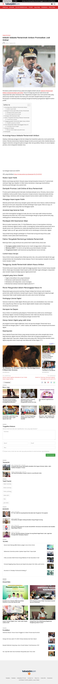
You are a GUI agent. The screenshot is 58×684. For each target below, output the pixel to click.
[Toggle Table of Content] (28, 105)
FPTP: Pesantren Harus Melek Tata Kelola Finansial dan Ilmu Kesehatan (42, 601)
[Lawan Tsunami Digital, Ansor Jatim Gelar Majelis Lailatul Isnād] (15, 613)
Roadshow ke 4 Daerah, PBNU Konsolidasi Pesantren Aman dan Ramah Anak (13, 601)
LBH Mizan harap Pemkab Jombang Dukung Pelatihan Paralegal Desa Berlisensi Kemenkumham (10, 401)
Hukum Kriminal (6, 35)
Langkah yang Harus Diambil (13, 123)
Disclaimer (49, 678)
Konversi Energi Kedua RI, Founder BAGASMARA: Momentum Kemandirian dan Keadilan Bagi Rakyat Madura (33, 527)
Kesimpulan (7, 131)
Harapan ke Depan (9, 128)
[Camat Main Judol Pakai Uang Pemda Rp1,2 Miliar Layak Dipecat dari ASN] (11, 410)
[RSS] (29, 674)
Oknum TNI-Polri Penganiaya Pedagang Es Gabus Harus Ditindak (28, 417)
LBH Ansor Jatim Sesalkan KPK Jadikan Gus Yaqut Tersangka (46, 416)
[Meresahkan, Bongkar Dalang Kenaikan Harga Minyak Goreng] (6, 521)
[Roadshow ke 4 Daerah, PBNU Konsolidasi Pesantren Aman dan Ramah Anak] (15, 592)
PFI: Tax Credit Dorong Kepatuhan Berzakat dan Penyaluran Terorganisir (29, 513)
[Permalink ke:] (4, 43)
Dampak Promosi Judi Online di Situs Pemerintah (17, 110)
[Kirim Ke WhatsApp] (54, 382)
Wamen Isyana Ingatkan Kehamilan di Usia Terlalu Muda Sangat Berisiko (15, 377)
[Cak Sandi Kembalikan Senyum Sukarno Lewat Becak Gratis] (6, 474)
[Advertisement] (29, 19)
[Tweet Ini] (45, 382)
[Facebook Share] (42, 382)
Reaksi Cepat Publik (11, 109)
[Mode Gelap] (52, 4)
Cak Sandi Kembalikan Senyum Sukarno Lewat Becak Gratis (26, 473)
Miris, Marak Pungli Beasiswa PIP (46, 400)
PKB (4, 499)
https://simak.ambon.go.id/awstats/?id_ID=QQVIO (28, 174)
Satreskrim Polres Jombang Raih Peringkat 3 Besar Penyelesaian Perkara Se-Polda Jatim (29, 401)
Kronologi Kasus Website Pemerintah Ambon (16, 107)
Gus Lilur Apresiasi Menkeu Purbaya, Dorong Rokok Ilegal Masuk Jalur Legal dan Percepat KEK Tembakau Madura (31, 534)
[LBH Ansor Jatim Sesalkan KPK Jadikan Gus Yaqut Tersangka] (47, 410)
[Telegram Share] (51, 382)
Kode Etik (43, 678)
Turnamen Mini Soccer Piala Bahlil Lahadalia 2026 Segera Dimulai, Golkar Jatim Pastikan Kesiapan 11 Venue (31, 467)
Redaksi (8, 678)
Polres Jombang (7, 491)
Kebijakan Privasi (21, 678)
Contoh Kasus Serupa (12, 119)
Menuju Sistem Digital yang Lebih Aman (16, 129)
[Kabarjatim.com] (12, 4)
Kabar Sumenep (7, 484)
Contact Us (30, 678)
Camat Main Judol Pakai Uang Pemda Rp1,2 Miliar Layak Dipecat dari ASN (10, 417)
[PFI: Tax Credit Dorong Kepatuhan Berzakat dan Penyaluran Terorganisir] (6, 514)
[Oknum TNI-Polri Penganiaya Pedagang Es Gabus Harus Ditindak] (29, 410)
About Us (37, 678)
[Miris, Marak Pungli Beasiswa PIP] (47, 393)
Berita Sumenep (7, 487)
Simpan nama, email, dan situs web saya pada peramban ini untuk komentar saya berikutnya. (26, 451)
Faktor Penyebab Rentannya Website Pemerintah (17, 117)
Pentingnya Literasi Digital (13, 126)
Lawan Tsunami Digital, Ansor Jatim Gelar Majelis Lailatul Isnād (15, 622)
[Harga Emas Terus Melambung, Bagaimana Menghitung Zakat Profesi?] (42, 613)
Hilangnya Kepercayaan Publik (14, 112)
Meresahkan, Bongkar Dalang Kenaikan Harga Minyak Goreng (27, 519)
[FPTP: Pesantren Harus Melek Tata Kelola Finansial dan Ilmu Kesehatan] (42, 592)
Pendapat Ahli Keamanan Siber (12, 116)
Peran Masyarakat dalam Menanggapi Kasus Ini (16, 124)
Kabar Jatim (6, 495)
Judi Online (6, 502)
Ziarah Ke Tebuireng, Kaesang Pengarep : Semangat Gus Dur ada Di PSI (45, 377)
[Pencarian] (54, 4)
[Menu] (4, 4)
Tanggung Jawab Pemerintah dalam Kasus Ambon (17, 121)
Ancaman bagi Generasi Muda (14, 114)
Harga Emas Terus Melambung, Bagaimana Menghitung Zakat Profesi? (41, 622)
